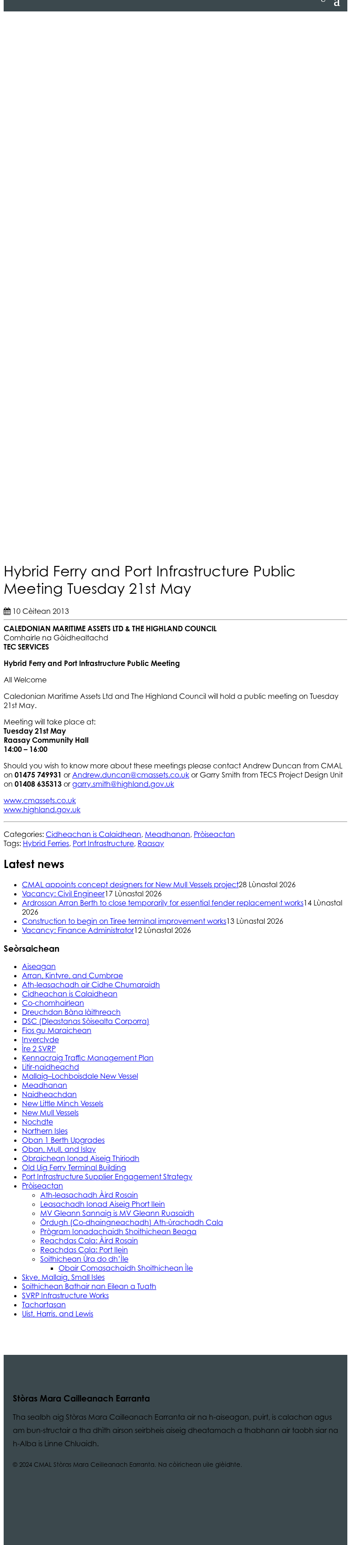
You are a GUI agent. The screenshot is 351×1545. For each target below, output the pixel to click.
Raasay (151, 843)
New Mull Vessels (50, 1112)
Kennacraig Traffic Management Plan (88, 1057)
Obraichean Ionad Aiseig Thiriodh (80, 1158)
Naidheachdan (49, 1094)
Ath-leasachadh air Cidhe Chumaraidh (91, 984)
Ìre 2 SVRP (39, 1048)
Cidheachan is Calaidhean (93, 834)
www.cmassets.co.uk (40, 800)
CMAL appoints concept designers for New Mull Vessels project (130, 884)
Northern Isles (45, 1130)
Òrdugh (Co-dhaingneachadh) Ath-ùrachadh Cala (131, 1222)
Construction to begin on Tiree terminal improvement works (124, 921)
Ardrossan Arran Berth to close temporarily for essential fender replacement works (162, 902)
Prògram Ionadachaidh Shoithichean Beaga (118, 1231)
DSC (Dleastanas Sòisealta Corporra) (85, 1021)
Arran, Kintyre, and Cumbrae (72, 975)
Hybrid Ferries (46, 843)
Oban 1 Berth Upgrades (63, 1140)
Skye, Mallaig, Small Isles (63, 1277)
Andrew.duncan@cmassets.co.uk (130, 774)
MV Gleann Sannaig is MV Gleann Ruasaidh (117, 1213)
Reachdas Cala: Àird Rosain (89, 1240)
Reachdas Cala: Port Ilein (84, 1249)
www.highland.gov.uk (42, 809)
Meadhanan (167, 834)
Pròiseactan (214, 834)
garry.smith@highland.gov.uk (123, 783)
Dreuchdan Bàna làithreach (71, 1012)
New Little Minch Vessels (62, 1103)
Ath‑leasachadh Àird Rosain (89, 1194)
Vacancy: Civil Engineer (63, 893)
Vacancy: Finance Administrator (78, 930)
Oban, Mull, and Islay (59, 1149)
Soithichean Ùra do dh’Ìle (84, 1258)
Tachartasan (44, 1304)
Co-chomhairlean (53, 1002)
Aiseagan (39, 966)
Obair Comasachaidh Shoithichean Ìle (125, 1268)
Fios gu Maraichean (56, 1030)
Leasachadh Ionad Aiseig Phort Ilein (102, 1204)
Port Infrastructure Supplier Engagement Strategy (107, 1176)
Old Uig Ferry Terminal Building (74, 1167)
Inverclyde (40, 1039)
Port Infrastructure (103, 843)
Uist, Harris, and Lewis (57, 1313)
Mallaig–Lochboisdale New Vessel (80, 1076)
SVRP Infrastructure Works (65, 1295)
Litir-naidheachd (50, 1066)
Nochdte (37, 1121)
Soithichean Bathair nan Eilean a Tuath (89, 1286)
